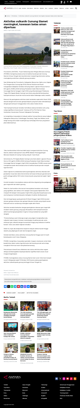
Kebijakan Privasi (65, 387)
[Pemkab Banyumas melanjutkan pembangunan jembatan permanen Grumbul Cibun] (57, 52)
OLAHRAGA (51, 8)
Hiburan (24, 398)
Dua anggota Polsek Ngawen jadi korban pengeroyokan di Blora (62, 133)
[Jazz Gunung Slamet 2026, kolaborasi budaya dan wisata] (11, 327)
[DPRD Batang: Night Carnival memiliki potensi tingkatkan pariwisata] (57, 83)
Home (8, 16)
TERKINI (57, 23)
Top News (18, 1)
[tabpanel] (65, 184)
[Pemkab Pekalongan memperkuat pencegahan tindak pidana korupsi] (57, 73)
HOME (20, 8)
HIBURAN (56, 8)
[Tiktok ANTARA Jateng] (61, 3)
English (43, 395)
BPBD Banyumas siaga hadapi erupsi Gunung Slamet (43, 335)
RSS (61, 398)
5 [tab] (69, 193)
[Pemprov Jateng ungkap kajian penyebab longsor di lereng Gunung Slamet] (11, 348)
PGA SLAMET (21, 292)
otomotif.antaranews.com (10, 3)
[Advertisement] (27, 137)
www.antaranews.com (36, 1)
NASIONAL (24, 8)
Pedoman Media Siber (66, 395)
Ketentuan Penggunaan (67, 385)
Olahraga (25, 395)
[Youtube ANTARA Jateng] (71, 1)
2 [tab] (62, 193)
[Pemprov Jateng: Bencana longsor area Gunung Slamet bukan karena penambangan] (44, 348)
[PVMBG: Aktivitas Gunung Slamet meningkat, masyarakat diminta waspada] (27, 327)
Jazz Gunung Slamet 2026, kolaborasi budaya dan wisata (10, 335)
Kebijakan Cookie (65, 390)
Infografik (44, 398)
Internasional (45, 390)
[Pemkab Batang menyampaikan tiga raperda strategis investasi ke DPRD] (57, 102)
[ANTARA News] (11, 8)
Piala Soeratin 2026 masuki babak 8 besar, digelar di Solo (67, 157)
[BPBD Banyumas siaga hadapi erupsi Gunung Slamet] (44, 327)
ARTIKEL (67, 8)
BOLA (46, 8)
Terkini (6, 1)
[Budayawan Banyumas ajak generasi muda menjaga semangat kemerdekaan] (11, 306)
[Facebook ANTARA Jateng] (61, 1)
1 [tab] (60, 193)
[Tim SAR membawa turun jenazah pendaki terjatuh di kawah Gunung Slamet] (27, 306)
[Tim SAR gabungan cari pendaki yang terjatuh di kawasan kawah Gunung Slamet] (44, 306)
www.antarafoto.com (48, 1)
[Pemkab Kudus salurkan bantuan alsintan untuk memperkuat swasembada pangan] (57, 64)
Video (5, 395)
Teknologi (44, 385)
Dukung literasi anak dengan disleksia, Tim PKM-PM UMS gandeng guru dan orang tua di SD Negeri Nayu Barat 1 (67, 42)
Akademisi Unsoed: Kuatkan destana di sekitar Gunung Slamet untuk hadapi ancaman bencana (27, 357)
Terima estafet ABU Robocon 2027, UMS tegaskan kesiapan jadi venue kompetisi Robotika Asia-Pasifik (68, 31)
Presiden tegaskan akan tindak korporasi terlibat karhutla (68, 149)
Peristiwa (15, 16)
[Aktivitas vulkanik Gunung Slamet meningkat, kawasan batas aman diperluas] (65, 122)
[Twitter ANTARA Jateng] (64, 1)
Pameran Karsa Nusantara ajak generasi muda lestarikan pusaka (64, 186)
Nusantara (7, 398)
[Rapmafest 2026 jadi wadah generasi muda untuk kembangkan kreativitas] (57, 93)
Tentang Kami (25, 1)
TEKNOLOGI (61, 8)
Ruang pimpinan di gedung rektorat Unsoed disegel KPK (68, 165)
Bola (23, 393)
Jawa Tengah (30, 8)
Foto (56, 173)
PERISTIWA (36, 8)
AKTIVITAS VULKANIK (32, 292)
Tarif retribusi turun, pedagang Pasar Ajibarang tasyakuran (67, 141)
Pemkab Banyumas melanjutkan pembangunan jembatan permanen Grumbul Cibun (68, 54)
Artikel (43, 387)
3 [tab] (65, 193)
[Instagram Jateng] (67, 1)
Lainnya (71, 8)
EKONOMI (42, 8)
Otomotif (44, 393)
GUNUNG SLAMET (11, 292)
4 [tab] (67, 193)
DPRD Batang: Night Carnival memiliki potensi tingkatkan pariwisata (67, 83)
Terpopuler (12, 1)
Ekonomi (25, 390)
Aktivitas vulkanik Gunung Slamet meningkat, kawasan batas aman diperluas (41, 16)
